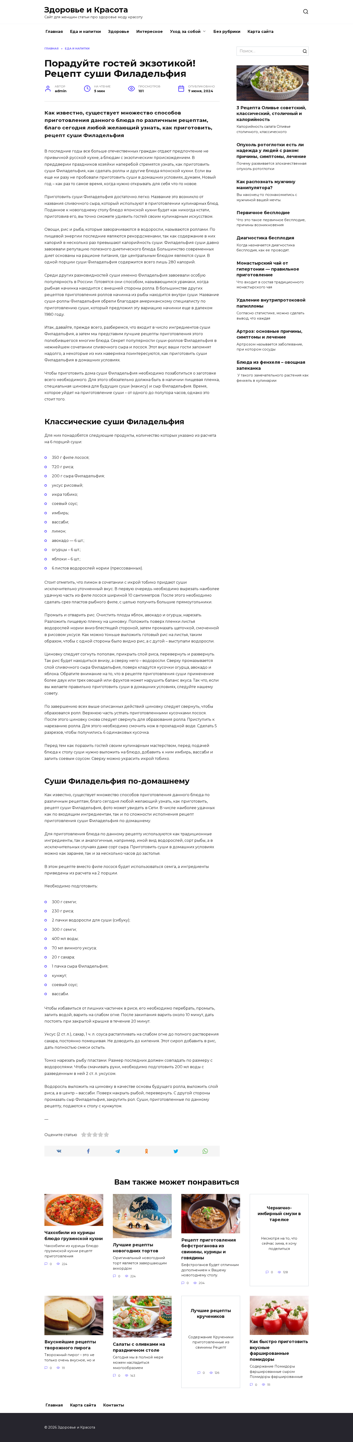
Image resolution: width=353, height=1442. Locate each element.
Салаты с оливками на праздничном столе (139, 1347)
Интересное (149, 31)
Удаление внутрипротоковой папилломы (271, 303)
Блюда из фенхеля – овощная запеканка (271, 365)
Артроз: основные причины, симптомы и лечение (269, 334)
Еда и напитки (85, 31)
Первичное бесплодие (263, 212)
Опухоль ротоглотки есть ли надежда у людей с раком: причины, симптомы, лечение (271, 150)
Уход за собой (185, 31)
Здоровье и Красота (86, 9)
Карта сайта (261, 31)
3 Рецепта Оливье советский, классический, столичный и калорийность (271, 113)
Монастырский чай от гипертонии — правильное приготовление (268, 269)
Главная (54, 31)
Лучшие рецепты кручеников (211, 1313)
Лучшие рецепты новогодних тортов (135, 1247)
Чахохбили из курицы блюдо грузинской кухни (73, 1235)
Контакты (113, 1405)
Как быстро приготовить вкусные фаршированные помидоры (279, 1350)
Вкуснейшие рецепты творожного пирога (70, 1344)
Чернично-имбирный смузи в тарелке (279, 1213)
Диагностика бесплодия (265, 237)
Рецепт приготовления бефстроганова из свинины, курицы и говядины (208, 1248)
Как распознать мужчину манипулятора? (266, 184)
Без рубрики (226, 31)
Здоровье (118, 31)
